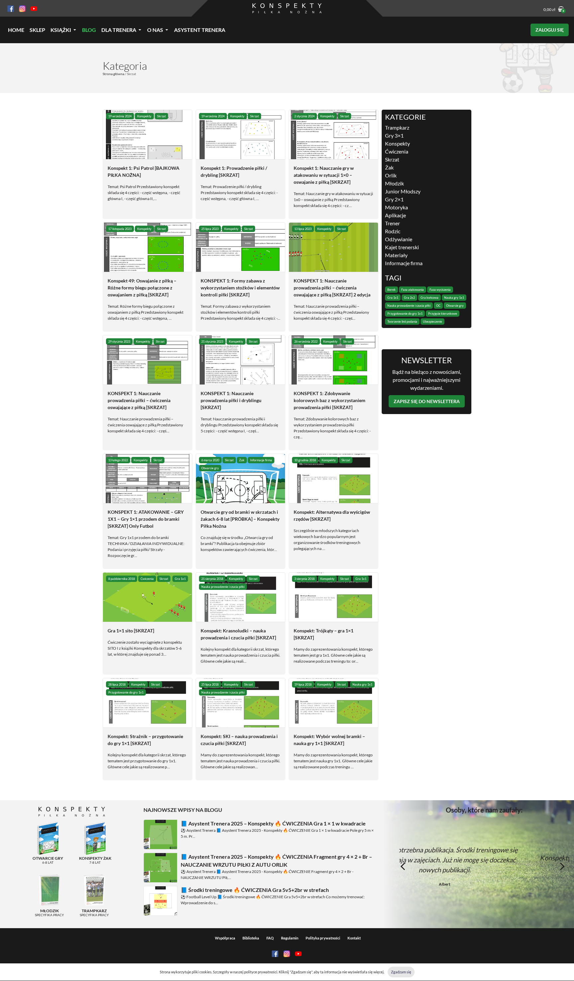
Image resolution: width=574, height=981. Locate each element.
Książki (60, 30)
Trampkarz (397, 127)
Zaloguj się (549, 30)
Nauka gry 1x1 (362, 684)
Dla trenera (118, 30)
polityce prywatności (260, 972)
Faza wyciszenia (440, 289)
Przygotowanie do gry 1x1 (126, 692)
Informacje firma (261, 460)
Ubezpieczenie (432, 321)
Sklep (37, 30)
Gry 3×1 (394, 135)
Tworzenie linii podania (402, 321)
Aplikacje (395, 215)
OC (438, 305)
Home (16, 30)
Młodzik (394, 183)
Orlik (391, 175)
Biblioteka (250, 938)
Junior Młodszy (403, 191)
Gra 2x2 (409, 297)
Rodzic (392, 231)
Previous (402, 866)
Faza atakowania (412, 289)
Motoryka (396, 207)
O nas (155, 30)
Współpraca (225, 938)
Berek (391, 289)
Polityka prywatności (323, 938)
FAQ (270, 938)
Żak (241, 460)
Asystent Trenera (199, 30)
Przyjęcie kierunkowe (442, 313)
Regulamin (289, 938)
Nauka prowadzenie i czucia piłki (222, 587)
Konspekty (144, 116)
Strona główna (113, 74)
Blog (89, 30)
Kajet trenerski (402, 247)
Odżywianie (398, 239)
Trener (392, 223)
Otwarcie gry (210, 468)
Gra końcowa (429, 297)
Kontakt (354, 938)
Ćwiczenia (147, 579)
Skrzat (161, 116)
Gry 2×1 (394, 199)
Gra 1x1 (180, 579)
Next (562, 866)
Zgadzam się (401, 972)
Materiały (396, 255)
